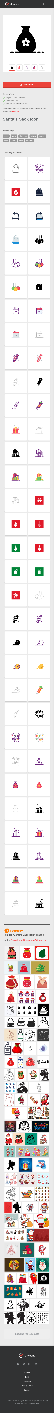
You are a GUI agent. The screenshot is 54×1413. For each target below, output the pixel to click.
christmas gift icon (33, 940)
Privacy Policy (27, 1386)
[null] (11, 953)
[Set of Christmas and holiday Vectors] (13, 1291)
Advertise (27, 1381)
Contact (27, 1390)
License (27, 1373)
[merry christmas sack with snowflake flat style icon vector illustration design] (27, 982)
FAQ (27, 1377)
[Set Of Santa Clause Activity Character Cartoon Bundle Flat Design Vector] (43, 1179)
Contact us (15, 111)
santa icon (16, 940)
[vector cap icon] (43, 1010)
